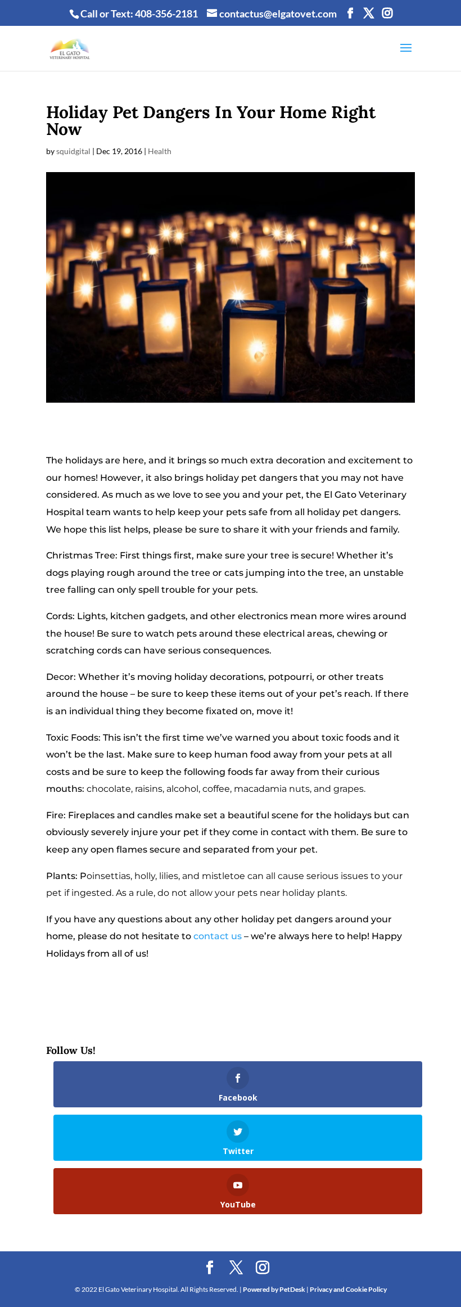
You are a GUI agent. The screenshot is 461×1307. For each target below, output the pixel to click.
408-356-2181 (166, 13)
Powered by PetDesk (274, 1289)
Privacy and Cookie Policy (348, 1289)
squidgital (73, 151)
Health (159, 151)
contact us (217, 936)
